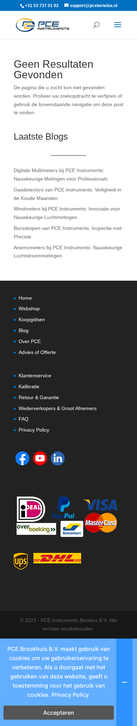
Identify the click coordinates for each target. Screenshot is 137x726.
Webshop (29, 308)
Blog (23, 330)
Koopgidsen (32, 319)
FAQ (23, 419)
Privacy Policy (34, 430)
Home (25, 298)
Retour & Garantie (39, 397)
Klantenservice (35, 375)
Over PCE (30, 341)
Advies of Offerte (37, 352)
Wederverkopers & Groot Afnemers (58, 408)
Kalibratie (29, 386)
